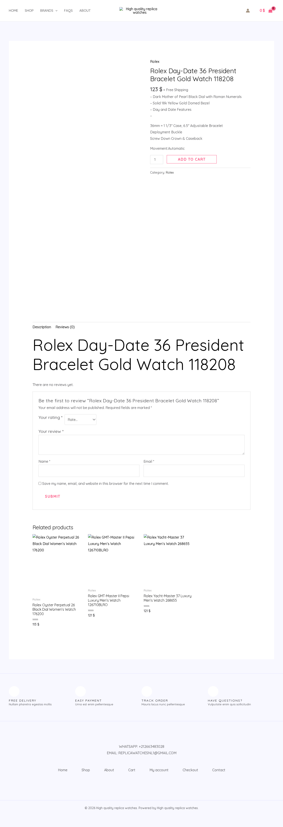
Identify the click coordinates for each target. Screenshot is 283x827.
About (85, 10)
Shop (29, 10)
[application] (55, 10)
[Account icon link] (248, 11)
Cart (131, 770)
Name (44, 461)
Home (13, 10)
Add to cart (192, 159)
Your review (50, 431)
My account (158, 770)
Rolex (154, 61)
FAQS (68, 10)
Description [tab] (42, 327)
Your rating (50, 417)
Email (148, 461)
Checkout (190, 770)
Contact (218, 770)
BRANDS (46, 10)
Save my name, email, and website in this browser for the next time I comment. (105, 483)
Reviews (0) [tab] (65, 327)
